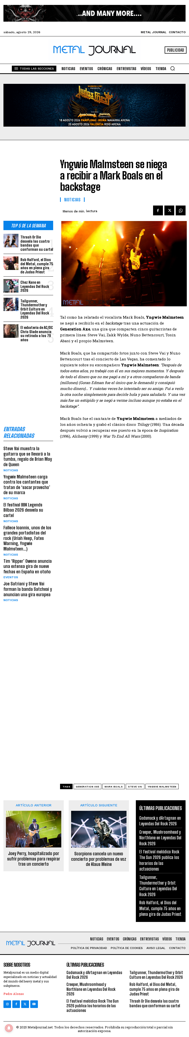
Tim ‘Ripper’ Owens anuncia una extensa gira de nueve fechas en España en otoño (27, 566)
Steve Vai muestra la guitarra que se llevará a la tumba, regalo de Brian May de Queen (27, 456)
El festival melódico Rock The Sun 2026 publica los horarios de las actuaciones (159, 860)
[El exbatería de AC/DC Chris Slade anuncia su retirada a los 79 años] (10, 331)
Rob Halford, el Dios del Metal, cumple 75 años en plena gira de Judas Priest (36, 265)
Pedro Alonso (13, 994)
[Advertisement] (28, 184)
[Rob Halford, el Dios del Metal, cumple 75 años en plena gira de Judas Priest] (10, 263)
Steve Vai (135, 786)
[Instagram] (7, 1004)
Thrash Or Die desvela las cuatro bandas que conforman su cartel (36, 243)
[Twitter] (25, 1004)
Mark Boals (114, 786)
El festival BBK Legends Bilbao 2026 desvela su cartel (23, 510)
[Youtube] (34, 1004)
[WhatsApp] (181, 210)
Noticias (10, 470)
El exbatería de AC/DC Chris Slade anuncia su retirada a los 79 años (36, 333)
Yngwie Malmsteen (162, 786)
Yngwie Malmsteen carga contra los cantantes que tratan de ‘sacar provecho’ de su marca (26, 484)
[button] (172, 68)
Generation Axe (87, 786)
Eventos (10, 577)
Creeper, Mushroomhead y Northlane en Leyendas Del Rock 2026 (160, 837)
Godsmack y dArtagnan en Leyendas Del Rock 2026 (160, 820)
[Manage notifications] (9, 1028)
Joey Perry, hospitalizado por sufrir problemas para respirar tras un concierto (33, 859)
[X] (169, 210)
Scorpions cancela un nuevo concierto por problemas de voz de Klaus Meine (98, 859)
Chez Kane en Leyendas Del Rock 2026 (34, 286)
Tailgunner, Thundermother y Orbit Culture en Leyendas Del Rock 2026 (34, 309)
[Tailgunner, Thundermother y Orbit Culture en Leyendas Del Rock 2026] (10, 304)
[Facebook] (158, 210)
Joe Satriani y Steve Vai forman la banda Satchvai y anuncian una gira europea (27, 589)
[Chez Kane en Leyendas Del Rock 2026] (10, 286)
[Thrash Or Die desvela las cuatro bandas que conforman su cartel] (10, 240)
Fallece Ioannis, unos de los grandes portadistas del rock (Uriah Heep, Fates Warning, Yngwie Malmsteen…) (27, 538)
